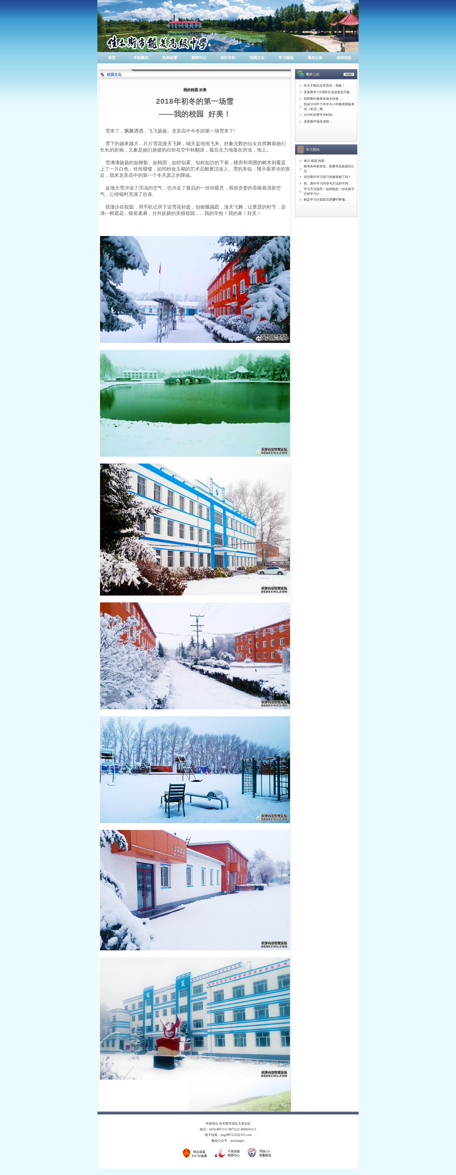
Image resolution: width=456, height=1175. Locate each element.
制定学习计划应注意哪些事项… (326, 199)
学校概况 (141, 58)
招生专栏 (228, 58)
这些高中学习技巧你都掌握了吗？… (329, 177)
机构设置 (170, 58)
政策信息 (344, 58)
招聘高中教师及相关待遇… (323, 99)
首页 (112, 58)
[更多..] (326, 78)
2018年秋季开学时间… (319, 115)
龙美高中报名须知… (318, 121)
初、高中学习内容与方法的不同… (327, 183)
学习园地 (286, 58)
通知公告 (315, 58)
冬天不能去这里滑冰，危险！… (326, 85)
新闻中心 (199, 58)
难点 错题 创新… (315, 161)
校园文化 (257, 58)
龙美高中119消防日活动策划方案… (328, 92)
